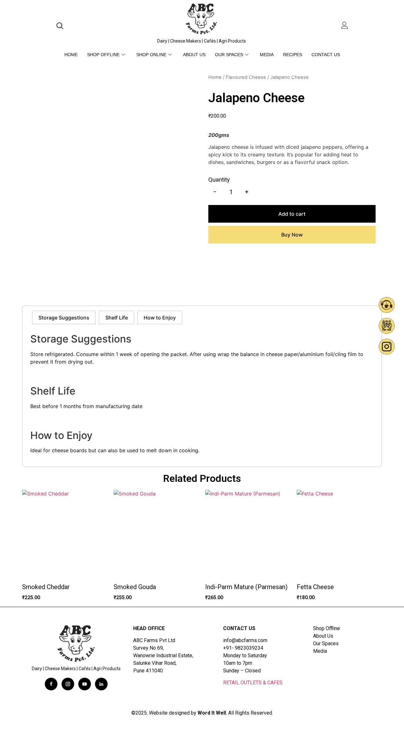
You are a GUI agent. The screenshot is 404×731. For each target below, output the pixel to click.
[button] (61, 26)
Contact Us (326, 54)
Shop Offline (103, 54)
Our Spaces (229, 54)
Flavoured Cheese (246, 77)
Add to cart (292, 214)
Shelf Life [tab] (116, 317)
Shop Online (151, 54)
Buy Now (292, 234)
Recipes (292, 54)
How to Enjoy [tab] (160, 317)
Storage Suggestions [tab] (64, 317)
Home (71, 54)
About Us (194, 54)
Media (267, 54)
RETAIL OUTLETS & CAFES (252, 683)
